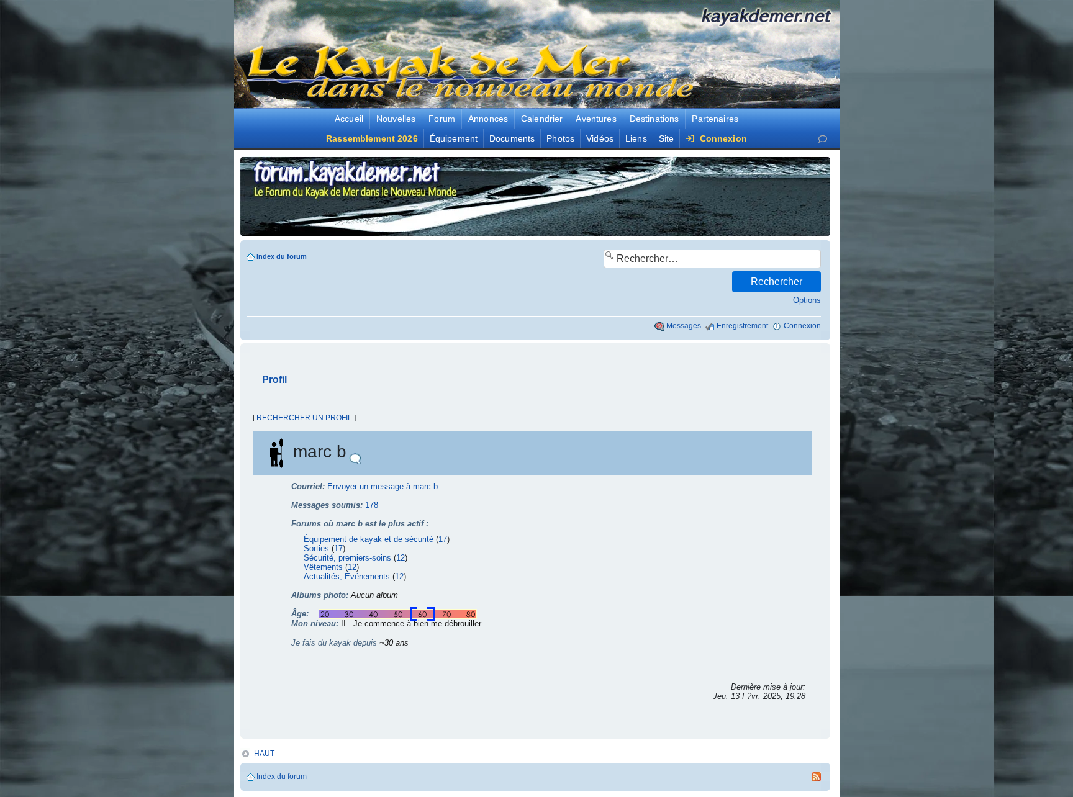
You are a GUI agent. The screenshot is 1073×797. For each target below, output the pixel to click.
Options (807, 300)
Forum (441, 119)
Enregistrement (742, 326)
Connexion (721, 138)
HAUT (264, 753)
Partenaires (715, 119)
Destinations (654, 119)
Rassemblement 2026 (372, 138)
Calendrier (542, 119)
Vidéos (599, 138)
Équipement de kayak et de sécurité (368, 539)
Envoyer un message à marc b (382, 486)
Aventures (596, 119)
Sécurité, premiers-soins (347, 557)
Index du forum (281, 256)
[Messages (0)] (822, 138)
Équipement (454, 138)
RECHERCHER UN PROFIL (304, 417)
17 (442, 539)
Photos (560, 138)
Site (666, 138)
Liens (636, 138)
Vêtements (323, 567)
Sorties (316, 548)
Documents (512, 138)
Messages (683, 326)
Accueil (349, 119)
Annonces (488, 119)
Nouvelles (395, 119)
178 (371, 505)
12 (400, 557)
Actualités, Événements (347, 576)
